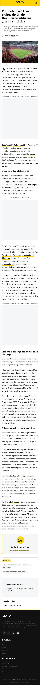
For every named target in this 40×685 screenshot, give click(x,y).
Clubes (4, 648)
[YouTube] (18, 633)
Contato (4, 672)
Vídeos (4, 653)
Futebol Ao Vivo (7, 645)
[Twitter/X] (13, 633)
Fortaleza (17, 255)
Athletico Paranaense (11, 565)
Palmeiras (18, 145)
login (22, 589)
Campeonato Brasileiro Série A (15, 572)
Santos (13, 476)
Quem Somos (6, 663)
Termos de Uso (7, 669)
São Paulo (6, 258)
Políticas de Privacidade (9, 666)
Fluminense (7, 255)
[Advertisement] (20, 118)
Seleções (5, 650)
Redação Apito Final (11, 35)
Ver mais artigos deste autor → (20, 550)
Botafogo (6, 145)
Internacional (28, 255)
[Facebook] (4, 633)
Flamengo (30, 154)
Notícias (6, 561)
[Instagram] (8, 633)
